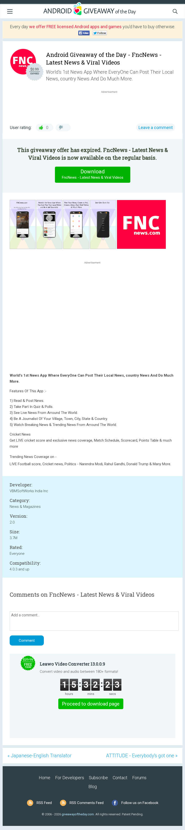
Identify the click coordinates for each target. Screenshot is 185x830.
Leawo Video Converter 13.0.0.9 (72, 664)
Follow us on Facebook (139, 803)
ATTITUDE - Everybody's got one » (142, 755)
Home (44, 777)
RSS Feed (44, 803)
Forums (139, 777)
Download (92, 174)
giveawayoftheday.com (78, 814)
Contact (120, 777)
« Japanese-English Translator (39, 755)
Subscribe (98, 777)
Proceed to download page (90, 704)
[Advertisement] (111, 106)
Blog (92, 786)
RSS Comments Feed (87, 803)
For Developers (69, 777)
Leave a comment (156, 127)
